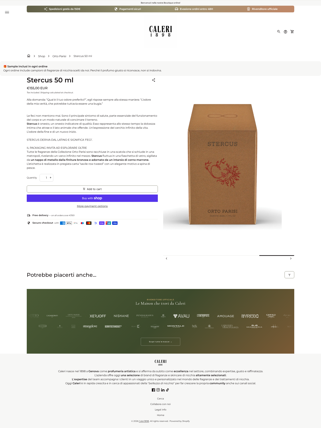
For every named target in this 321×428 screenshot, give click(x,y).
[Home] (160, 31)
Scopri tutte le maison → (160, 342)
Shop (41, 56)
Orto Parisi (59, 56)
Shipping (44, 92)
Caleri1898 (144, 421)
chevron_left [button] (167, 259)
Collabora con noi (160, 404)
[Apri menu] (7, 12)
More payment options (92, 206)
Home (160, 415)
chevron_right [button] (291, 259)
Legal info (160, 409)
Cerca (160, 398)
